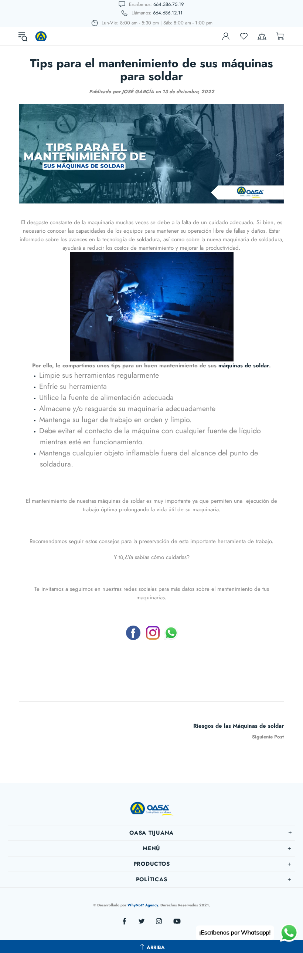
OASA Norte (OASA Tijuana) (41, 36)
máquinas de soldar (243, 365)
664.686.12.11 (168, 12)
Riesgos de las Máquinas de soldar (238, 726)
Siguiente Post (268, 737)
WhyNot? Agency (142, 905)
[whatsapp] (171, 633)
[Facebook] (133, 633)
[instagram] (153, 633)
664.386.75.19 (168, 4)
